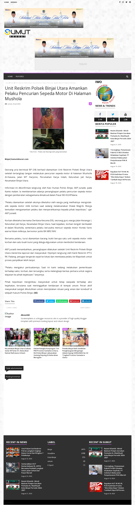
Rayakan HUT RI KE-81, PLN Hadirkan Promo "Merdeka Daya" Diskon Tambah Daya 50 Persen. (114, 486)
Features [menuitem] (20, 76)
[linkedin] (130, 2)
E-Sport (50, 465)
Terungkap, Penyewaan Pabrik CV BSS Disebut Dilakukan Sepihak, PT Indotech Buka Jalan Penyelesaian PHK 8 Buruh (115, 470)
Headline (51, 453)
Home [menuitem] (10, 76)
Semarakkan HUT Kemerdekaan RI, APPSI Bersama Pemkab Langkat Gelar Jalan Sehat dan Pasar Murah (32, 468)
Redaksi (14, 2)
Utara (12, 83)
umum (50, 461)
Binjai (50, 449)
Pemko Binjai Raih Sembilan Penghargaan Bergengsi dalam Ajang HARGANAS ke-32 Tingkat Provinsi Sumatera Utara (75, 353)
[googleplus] (123, 2)
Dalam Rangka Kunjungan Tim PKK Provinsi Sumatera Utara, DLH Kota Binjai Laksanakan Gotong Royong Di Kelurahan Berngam (46, 353)
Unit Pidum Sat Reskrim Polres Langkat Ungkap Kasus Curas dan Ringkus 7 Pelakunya (32, 451)
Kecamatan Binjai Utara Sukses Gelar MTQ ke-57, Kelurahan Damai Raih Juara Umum (18, 350)
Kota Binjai (52, 457)
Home (6, 2)
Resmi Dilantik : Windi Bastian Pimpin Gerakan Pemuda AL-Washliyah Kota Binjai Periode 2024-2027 (120, 135)
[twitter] (126, 2)
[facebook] (120, 2)
